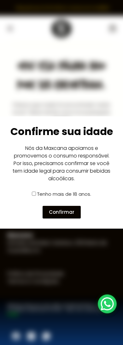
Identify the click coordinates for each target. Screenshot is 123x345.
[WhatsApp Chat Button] (107, 303)
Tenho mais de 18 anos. (64, 194)
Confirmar (61, 212)
